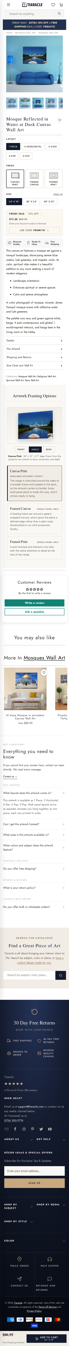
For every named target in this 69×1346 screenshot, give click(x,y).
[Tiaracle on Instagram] (24, 1129)
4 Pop (12, 156)
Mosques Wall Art (48, 33)
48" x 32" (49, 201)
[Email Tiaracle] (6, 1129)
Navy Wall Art (32, 380)
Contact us (10, 776)
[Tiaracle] (32, 4)
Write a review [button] (34, 603)
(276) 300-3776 (13, 1121)
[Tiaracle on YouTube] (50, 1129)
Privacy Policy (34, 1311)
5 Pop (26, 156)
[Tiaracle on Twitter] (41, 1129)
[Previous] (9, 64)
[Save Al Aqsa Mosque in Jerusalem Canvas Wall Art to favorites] (44, 672)
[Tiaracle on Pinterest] (32, 1129)
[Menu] (8, 4)
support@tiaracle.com (31, 1107)
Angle (35, 449)
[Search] (59, 13)
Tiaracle (18, 1303)
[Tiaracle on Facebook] (15, 1129)
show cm (58, 194)
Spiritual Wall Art (15, 380)
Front (21, 449)
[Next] (60, 64)
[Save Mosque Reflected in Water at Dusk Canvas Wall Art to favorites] (59, 120)
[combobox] (29, 14)
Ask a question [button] (34, 612)
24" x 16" (14, 201)
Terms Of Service (48, 1307)
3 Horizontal (33, 146)
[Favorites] (53, 5)
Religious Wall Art (25, 33)
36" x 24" (31, 201)
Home (9, 33)
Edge (49, 449)
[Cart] (61, 5)
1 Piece (13, 146)
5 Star (52, 146)
